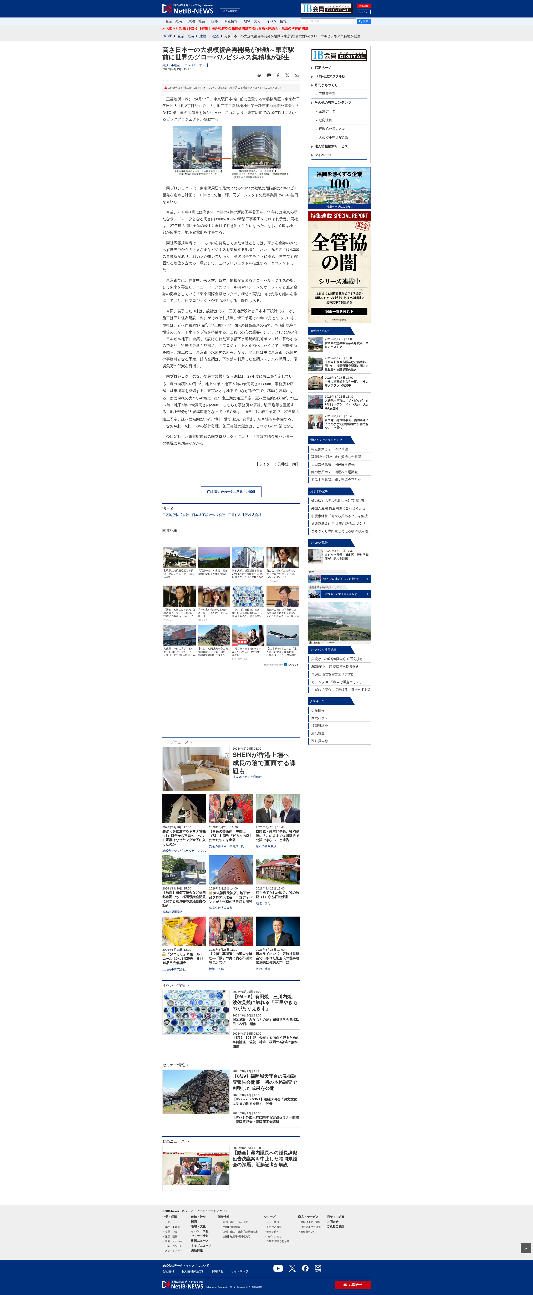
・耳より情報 (271, 1222)
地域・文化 (252, 21)
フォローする (196, 65)
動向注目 (325, 120)
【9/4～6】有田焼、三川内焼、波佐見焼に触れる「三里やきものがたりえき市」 (265, 1002)
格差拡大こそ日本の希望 (329, 449)
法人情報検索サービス (331, 146)
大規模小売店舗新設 (334, 137)
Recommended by (273, 664)
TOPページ (323, 67)
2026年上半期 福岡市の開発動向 (335, 666)
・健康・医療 (169, 1236)
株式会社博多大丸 (220, 907)
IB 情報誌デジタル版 (330, 76)
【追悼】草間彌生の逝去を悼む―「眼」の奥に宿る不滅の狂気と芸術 (230, 958)
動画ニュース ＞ (176, 1141)
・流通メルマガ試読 (309, 1226)
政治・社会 (196, 21)
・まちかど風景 (272, 1226)
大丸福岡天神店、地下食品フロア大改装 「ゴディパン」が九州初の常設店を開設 (230, 897)
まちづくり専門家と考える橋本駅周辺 (339, 531)
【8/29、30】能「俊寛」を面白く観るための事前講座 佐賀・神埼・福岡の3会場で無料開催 (266, 1042)
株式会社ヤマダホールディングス (184, 850)
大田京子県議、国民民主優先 (333, 464)
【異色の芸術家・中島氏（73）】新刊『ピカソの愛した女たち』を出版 (231, 836)
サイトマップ (239, 1271)
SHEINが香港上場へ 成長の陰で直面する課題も (264, 762)
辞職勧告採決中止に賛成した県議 (336, 457)
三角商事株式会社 (174, 969)
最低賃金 (318, 733)
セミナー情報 (200, 1236)
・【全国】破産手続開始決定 (234, 1236)
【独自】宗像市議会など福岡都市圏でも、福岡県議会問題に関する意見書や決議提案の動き (347, 365)
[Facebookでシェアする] (278, 75)
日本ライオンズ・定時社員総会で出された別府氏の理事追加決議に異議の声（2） (277, 958)
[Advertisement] (231, 704)
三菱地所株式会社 (175, 515)
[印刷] (268, 75)
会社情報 (168, 1271)
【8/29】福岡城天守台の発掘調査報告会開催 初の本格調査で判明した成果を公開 (265, 1082)
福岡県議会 (319, 726)
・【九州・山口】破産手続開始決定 (238, 1231)
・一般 (166, 1222)
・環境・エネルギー (173, 1241)
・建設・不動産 (171, 1226)
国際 (214, 21)
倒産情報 (231, 21)
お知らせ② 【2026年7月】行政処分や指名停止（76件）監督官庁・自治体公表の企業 (229, 30)
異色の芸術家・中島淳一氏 (226, 846)
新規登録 (363, 5)
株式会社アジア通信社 (247, 777)
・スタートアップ (172, 1250)
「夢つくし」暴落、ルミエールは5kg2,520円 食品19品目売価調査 (182, 958)
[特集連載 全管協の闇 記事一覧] (339, 267)
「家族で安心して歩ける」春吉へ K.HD (340, 689)
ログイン (363, 11)
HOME (167, 36)
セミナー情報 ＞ (176, 1065)
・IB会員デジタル (308, 1231)
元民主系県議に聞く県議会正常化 (336, 479)
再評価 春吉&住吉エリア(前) (332, 674)
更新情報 (197, 1250)
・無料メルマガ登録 (309, 1222)
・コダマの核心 (272, 1236)
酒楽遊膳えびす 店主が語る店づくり (338, 523)
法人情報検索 (230, 11)
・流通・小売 (169, 1231)
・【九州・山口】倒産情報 (233, 1222)
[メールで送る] (297, 75)
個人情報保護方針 (193, 1271)
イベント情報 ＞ (176, 985)
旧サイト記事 (335, 1216)
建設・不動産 (209, 36)
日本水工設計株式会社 (208, 515)
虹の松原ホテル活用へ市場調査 (334, 472)
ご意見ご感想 (335, 1226)
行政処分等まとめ (332, 129)
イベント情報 (277, 21)
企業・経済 (174, 21)
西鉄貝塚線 (319, 741)
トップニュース (201, 1245)
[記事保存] (259, 75)
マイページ (323, 155)
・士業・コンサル (172, 1246)
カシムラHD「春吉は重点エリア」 (337, 682)
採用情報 (218, 1271)
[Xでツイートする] (287, 75)
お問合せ (333, 1221)
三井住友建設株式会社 (245, 515)
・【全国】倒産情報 (229, 1226)
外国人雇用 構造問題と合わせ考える (338, 508)
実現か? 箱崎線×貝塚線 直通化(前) (336, 659)
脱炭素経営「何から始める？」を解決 (339, 516)
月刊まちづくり (326, 85)
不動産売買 (327, 94)
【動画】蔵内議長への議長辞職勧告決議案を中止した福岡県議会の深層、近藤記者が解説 (265, 1158)
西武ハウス (319, 718)
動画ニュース (200, 1240)
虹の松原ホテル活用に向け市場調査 (338, 500)
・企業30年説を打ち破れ (278, 1241)
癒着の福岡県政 (266, 846)
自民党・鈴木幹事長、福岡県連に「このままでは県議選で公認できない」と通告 (277, 836)
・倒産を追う (271, 1231)
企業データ (327, 111)
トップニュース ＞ (177, 742)
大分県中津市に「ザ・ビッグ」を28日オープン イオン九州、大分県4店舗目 (347, 404)
